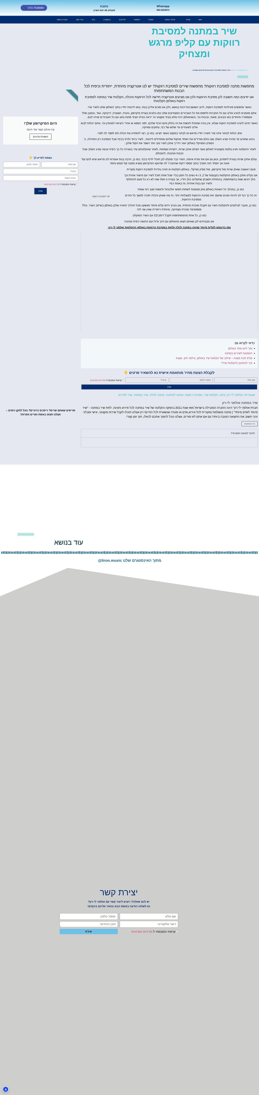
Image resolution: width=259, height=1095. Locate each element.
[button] (85, 433)
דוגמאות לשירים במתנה (238, 353)
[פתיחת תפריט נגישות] (6, 1089)
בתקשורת (107, 20)
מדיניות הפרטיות (97, 380)
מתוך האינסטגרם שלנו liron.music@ (129, 560)
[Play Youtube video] (169, 281)
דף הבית (245, 70)
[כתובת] (71, 7)
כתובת (104, 6)
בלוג (93, 20)
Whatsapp (163, 6)
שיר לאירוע (125, 395)
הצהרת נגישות (62, 20)
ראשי (200, 20)
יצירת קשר (80, 20)
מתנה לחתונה (174, 395)
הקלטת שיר (211, 395)
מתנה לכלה (157, 395)
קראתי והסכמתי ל (106, 380)
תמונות (151, 20)
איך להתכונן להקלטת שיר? (236, 362)
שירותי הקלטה (170, 20)
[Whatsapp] (138, 7)
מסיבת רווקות (236, 70)
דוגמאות (137, 20)
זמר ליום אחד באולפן (240, 348)
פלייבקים (122, 20)
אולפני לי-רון (235, 395)
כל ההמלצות (249, 424)
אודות (188, 20)
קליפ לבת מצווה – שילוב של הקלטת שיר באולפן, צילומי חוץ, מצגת (214, 358)
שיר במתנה (141, 395)
